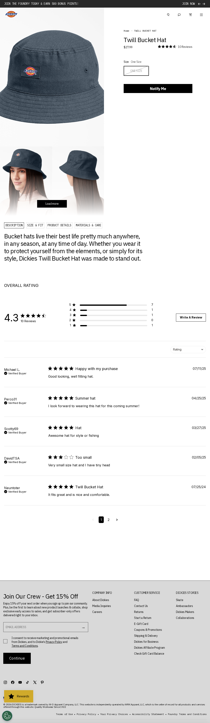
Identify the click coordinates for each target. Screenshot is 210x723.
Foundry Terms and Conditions (187, 714)
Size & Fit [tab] (35, 225)
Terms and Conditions (24, 646)
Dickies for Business (146, 642)
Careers (97, 612)
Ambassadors (184, 606)
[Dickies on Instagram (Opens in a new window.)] (5, 682)
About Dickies (100, 600)
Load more (52, 204)
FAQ (136, 600)
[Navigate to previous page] (93, 519)
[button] (111, 305)
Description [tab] (14, 225)
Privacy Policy (54, 642)
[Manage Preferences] (7, 716)
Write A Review (191, 317)
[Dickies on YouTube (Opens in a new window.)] (20, 682)
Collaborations (185, 618)
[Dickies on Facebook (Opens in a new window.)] (13, 682)
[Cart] (190, 14)
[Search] (168, 14)
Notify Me (158, 88)
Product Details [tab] (59, 225)
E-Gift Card (141, 624)
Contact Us (141, 606)
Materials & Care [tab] (88, 225)
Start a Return (142, 618)
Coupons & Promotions (148, 630)
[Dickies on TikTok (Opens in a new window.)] (27, 682)
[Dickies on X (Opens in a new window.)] (35, 682)
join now (188, 4)
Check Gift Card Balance (149, 653)
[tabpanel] (74, 247)
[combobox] (188, 349)
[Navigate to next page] (117, 519)
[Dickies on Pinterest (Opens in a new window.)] (42, 682)
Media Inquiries (101, 606)
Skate (179, 600)
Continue (17, 658)
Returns (139, 612)
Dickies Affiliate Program (149, 647)
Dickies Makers (185, 612)
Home (126, 31)
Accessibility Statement (148, 714)
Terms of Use (64, 714)
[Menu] (201, 14)
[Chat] (179, 14)
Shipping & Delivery (146, 636)
